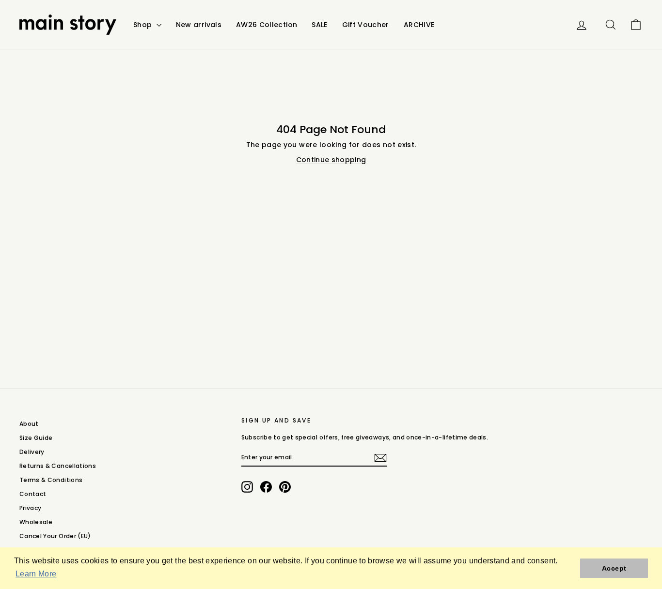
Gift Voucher (365, 25)
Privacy (30, 508)
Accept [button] (614, 568)
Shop (143, 25)
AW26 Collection (266, 25)
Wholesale (35, 522)
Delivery (32, 452)
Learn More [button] (36, 574)
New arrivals (198, 25)
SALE (319, 25)
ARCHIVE (419, 25)
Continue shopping (331, 160)
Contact (32, 494)
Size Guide (36, 438)
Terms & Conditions (50, 480)
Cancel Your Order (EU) (55, 536)
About (29, 424)
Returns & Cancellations (57, 466)
